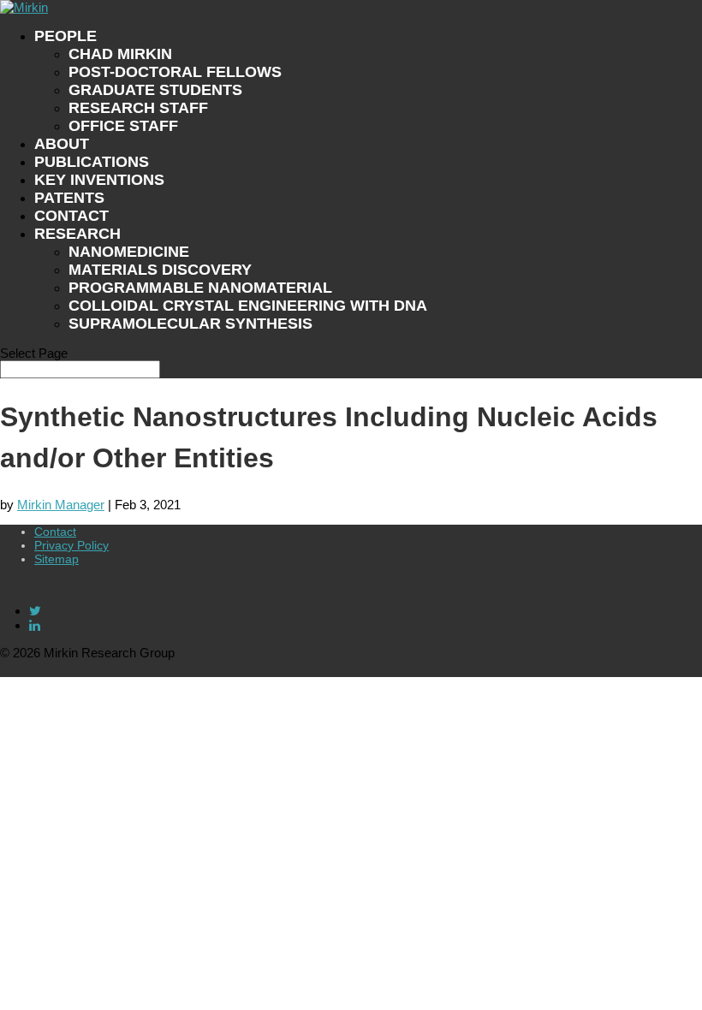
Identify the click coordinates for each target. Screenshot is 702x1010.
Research (77, 233)
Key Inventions (99, 179)
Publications (91, 161)
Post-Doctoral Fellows (175, 71)
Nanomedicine (128, 251)
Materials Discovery (160, 269)
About (61, 143)
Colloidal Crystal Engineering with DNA (247, 305)
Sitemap (56, 559)
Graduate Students (155, 89)
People (65, 36)
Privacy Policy (71, 545)
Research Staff (138, 107)
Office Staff (123, 125)
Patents (69, 197)
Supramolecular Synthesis (190, 323)
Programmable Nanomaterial (200, 287)
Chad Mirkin (120, 53)
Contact (71, 215)
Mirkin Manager (60, 504)
